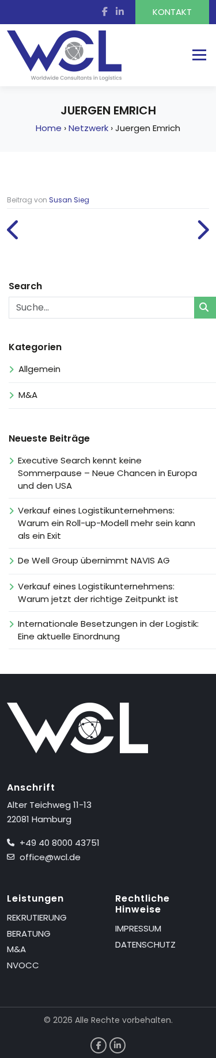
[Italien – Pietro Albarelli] (14, 230)
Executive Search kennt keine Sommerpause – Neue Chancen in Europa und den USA (107, 473)
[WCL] (64, 55)
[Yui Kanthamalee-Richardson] (202, 230)
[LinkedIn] (125, 12)
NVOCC (23, 965)
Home (49, 128)
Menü (199, 55)
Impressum (138, 928)
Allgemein (39, 369)
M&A (27, 395)
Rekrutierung (37, 917)
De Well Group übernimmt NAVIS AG (95, 560)
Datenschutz (145, 944)
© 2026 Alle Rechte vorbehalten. (108, 1020)
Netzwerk (88, 128)
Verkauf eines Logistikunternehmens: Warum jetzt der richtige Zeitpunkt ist (98, 592)
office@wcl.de (50, 857)
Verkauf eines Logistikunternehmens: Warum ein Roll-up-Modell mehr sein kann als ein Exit (106, 523)
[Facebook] (107, 12)
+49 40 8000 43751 (60, 843)
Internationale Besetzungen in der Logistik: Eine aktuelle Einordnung (108, 630)
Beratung (29, 933)
